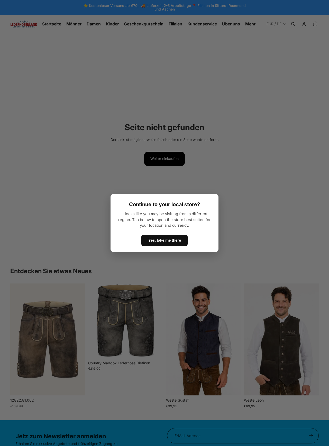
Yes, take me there (164, 240)
